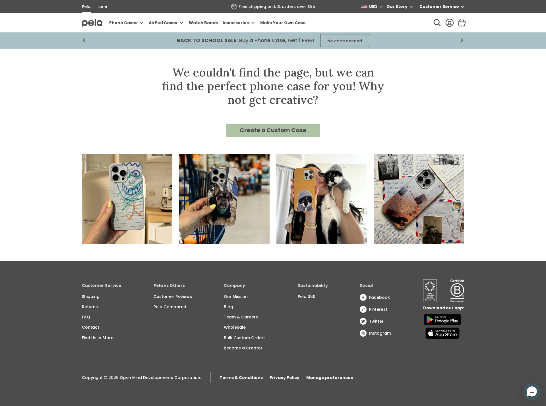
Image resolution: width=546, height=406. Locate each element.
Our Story (397, 6)
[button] (531, 391)
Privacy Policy (284, 377)
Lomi (102, 6)
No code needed (344, 41)
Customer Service (439, 6)
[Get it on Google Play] (442, 319)
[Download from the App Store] (442, 333)
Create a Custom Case (273, 130)
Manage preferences (329, 377)
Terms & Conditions (241, 377)
